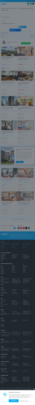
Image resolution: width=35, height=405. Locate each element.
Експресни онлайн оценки (4, 292)
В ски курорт (13, 255)
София (2, 265)
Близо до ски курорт (25, 255)
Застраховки (24, 292)
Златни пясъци (14, 272)
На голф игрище (14, 257)
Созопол (13, 267)
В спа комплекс (3, 257)
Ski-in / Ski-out (2, 364)
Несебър (13, 268)
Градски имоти (14, 389)
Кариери (24, 282)
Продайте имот (3, 290)
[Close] (34, 389)
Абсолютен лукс (25, 364)
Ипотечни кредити (14, 292)
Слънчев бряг (2, 268)
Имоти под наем (25, 289)
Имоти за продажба (14, 289)
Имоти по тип (13, 300)
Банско (2, 270)
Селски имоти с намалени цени (16, 334)
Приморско (2, 269)
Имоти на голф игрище (15, 364)
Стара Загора (13, 266)
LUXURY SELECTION (3, 365)
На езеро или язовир (3, 258)
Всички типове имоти (26, 303)
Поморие (24, 269)
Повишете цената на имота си (16, 350)
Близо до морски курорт (15, 254)
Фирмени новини (3, 389)
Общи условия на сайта (26, 281)
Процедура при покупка (15, 348)
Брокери (2, 280)
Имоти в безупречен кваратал (27, 365)
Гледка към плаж (25, 370)
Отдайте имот (13, 290)
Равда (24, 268)
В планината (2, 256)
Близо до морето (3, 255)
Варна (24, 265)
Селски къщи (19, 389)
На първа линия (25, 258)
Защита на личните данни (26, 280)
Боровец (24, 270)
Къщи (1, 301)
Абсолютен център (3, 363)
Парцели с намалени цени (26, 334)
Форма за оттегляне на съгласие (5, 282)
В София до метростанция (26, 304)
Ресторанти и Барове (26, 302)
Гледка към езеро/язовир (4, 371)
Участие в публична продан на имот (5, 350)
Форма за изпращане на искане (16, 282)
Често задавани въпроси (4, 349)
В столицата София (14, 304)
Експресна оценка (14, 311)
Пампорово (2, 271)
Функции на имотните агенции (27, 348)
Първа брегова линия (15, 363)
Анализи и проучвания (15, 293)
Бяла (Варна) (13, 269)
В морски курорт (3, 254)
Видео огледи (2, 326)
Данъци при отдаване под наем (27, 349)
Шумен (2, 267)
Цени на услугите (3, 289)
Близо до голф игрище (26, 257)
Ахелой (13, 271)
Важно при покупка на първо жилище (6, 348)
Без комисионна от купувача (4, 335)
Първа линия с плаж (25, 363)
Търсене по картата (3, 300)
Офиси (2, 302)
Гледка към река (14, 370)
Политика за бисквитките (15, 281)
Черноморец (2, 272)
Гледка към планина (14, 371)
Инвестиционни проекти (15, 303)
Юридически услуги (3, 293)
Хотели (2, 303)
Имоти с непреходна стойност (16, 365)
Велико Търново (25, 266)
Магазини (13, 302)
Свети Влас (24, 267)
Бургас (2, 266)
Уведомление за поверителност (5, 281)
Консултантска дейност (26, 293)
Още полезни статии (26, 350)
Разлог (13, 270)
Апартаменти (25, 300)
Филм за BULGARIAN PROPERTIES (16, 280)
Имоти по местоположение (4, 304)
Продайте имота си (29, 389)
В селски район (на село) (26, 256)
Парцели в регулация (15, 301)
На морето (24, 254)
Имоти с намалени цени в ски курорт (6, 334)
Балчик (24, 272)
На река (13, 258)
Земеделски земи (25, 301)
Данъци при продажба (15, 349)
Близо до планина (14, 256)
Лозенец (24, 271)
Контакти (7, 389)
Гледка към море (3, 370)
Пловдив (13, 265)
